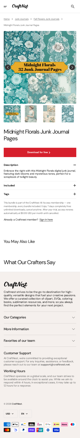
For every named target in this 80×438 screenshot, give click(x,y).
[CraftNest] (20, 6)
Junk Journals (21, 19)
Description (11, 165)
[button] (8, 6)
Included (9, 185)
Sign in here (46, 219)
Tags (6, 194)
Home (7, 19)
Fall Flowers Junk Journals (46, 19)
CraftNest (17, 403)
